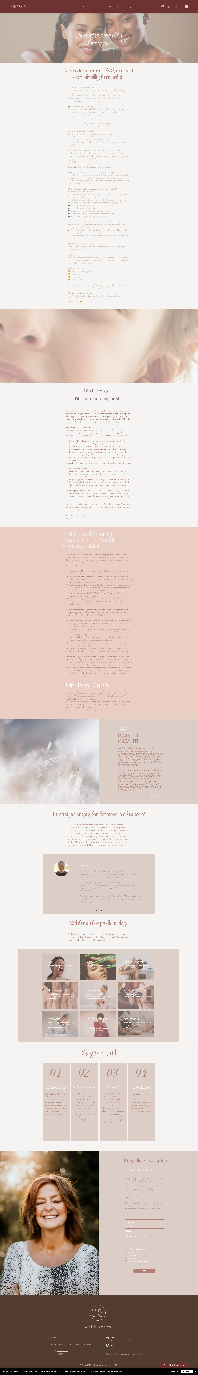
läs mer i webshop (105, 166)
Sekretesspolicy (116, 1371)
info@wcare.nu (157, 1208)
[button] (79, 7)
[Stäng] (195, 1371)
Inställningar (173, 1371)
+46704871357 (59, 1354)
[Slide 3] (101, 910)
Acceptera (187, 1371)
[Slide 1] (96, 910)
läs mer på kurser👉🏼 (109, 188)
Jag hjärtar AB (112, 1365)
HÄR (102, 940)
